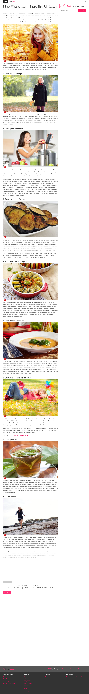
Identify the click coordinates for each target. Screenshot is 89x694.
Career (25, 676)
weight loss (9, 582)
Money (25, 688)
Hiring (4, 680)
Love (25, 686)
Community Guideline (8, 681)
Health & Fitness (16, 10)
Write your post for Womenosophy (74, 676)
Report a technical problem (9, 683)
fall (4, 582)
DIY (25, 678)
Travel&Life (27, 691)
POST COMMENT (7, 592)
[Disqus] (30, 612)
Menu (5, 1)
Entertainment (27, 680)
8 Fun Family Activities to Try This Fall (20, 435)
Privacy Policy (6, 678)
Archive (47, 676)
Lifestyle (26, 685)
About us (5, 676)
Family (25, 681)
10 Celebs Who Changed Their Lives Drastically (18, 588)
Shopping (26, 690)
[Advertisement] (30, 569)
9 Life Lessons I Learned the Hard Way (43, 587)
